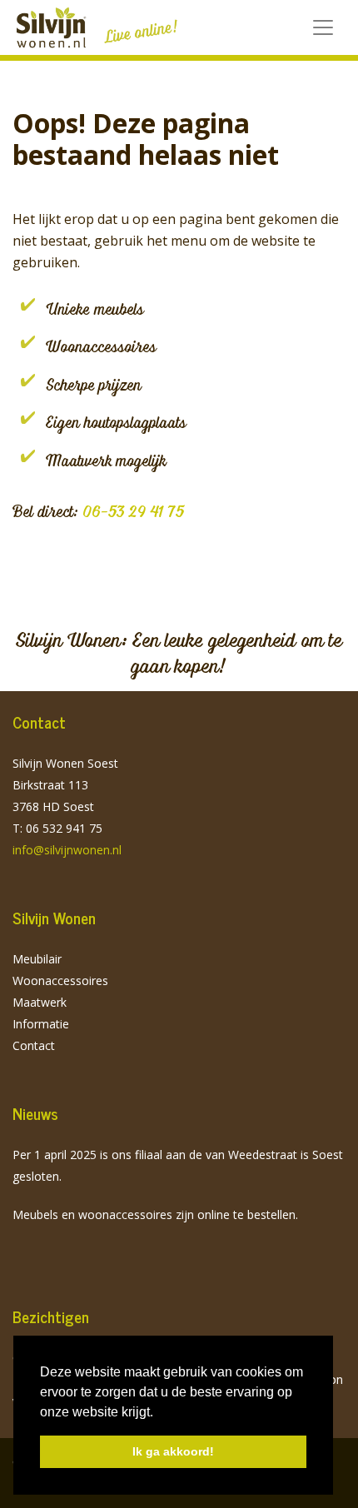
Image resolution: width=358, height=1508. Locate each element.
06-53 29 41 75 (133, 511)
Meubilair (37, 959)
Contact (33, 1045)
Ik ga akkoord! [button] (173, 1451)
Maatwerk (39, 1002)
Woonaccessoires (60, 980)
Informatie (40, 1024)
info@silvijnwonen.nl (67, 850)
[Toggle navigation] (323, 27)
